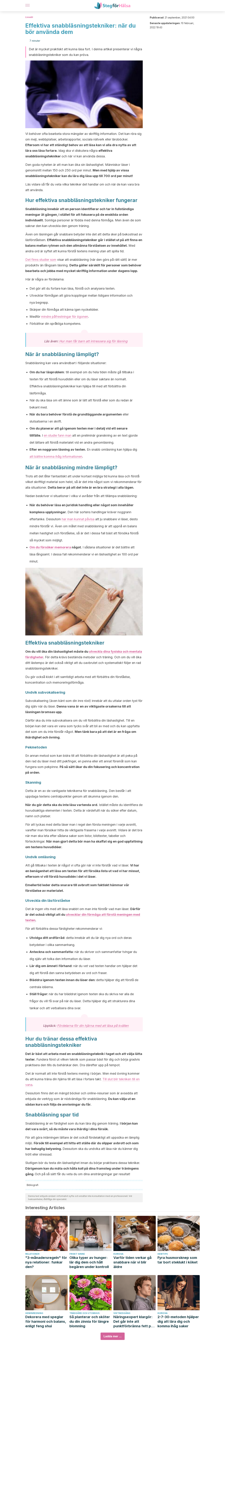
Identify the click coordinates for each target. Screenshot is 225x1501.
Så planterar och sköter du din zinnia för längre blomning (89, 1321)
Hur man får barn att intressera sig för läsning (93, 341)
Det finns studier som (40, 259)
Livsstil (29, 17)
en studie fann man (57, 435)
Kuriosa (118, 1254)
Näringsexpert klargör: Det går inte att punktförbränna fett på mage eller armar (133, 1321)
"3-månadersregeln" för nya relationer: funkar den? (46, 1262)
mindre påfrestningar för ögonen (64, 316)
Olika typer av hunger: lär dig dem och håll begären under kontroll (89, 1262)
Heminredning (34, 1313)
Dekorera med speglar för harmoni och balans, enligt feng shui (45, 1321)
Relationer (32, 1254)
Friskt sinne (77, 1254)
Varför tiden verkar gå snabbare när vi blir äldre (132, 1262)
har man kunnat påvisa (78, 519)
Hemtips (163, 1254)
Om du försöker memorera (50, 547)
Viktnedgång (121, 1313)
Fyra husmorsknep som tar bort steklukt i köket (178, 1260)
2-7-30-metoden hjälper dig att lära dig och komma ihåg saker (178, 1321)
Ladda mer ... (113, 1336)
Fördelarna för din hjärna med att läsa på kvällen (93, 1026)
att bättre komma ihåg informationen (56, 456)
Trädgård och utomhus (84, 1313)
